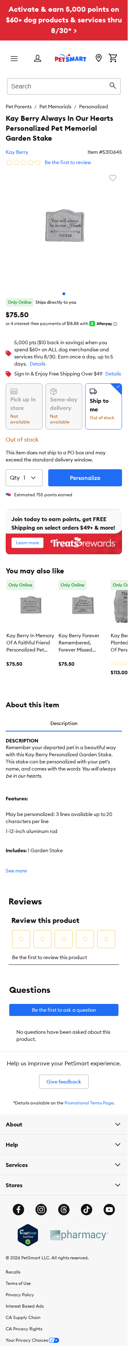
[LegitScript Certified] (27, 1235)
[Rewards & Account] (37, 58)
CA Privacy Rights (24, 1328)
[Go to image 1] (63, 293)
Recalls (13, 1272)
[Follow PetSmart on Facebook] (18, 1209)
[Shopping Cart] (113, 59)
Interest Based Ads (25, 1306)
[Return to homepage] (70, 58)
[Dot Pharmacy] (79, 1235)
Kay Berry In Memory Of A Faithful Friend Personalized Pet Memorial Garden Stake (30, 643)
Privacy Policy (20, 1294)
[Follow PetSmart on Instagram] (41, 1209)
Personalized (93, 106)
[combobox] (64, 85)
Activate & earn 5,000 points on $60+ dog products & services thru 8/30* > (64, 20)
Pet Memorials (55, 106)
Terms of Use (18, 1283)
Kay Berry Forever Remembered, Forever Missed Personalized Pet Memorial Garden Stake (79, 643)
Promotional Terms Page (89, 1103)
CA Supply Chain (23, 1317)
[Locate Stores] (98, 58)
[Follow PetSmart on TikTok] (86, 1209)
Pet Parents (19, 106)
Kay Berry (17, 152)
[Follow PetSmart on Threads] (64, 1209)
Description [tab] (63, 723)
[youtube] (109, 1209)
